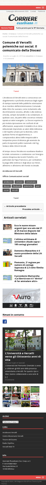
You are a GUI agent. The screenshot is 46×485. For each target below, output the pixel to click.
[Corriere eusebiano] (23, 19)
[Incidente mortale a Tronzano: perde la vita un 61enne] (7, 398)
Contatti (33, 11)
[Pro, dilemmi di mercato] (35, 405)
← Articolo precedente (15, 206)
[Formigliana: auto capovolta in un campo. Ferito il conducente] (25, 405)
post (38, 186)
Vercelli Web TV (8, 447)
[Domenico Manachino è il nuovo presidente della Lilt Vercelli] (7, 254)
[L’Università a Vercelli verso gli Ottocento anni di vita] (23, 349)
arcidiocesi (8, 182)
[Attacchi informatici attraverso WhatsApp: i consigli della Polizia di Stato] (35, 398)
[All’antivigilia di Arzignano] (16, 405)
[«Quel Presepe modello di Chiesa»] (16, 391)
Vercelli (15, 190)
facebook (17, 186)
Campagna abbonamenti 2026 (17, 11)
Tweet (16, 91)
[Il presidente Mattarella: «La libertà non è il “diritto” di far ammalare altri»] (7, 279)
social (6, 190)
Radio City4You (8, 443)
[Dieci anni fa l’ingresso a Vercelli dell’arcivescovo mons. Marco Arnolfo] (7, 391)
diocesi (7, 186)
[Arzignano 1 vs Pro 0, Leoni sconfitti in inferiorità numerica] (25, 398)
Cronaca (39, 56)
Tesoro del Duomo (10, 439)
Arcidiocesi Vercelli (10, 432)
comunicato (31, 182)
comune (19, 182)
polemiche (28, 186)
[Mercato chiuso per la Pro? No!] (35, 391)
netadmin (29, 56)
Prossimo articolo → (32, 209)
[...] (6, 377)
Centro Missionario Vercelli (13, 436)
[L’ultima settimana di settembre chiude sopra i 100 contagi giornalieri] (7, 242)
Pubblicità (41, 11)
